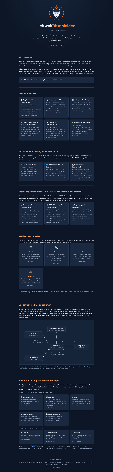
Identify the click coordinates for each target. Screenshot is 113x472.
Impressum (56, 467)
